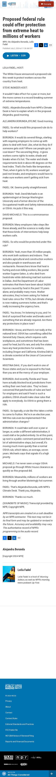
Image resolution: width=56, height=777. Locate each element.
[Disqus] (28, 642)
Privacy (8, 701)
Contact (8, 713)
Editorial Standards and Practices (19, 724)
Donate (47, 4)
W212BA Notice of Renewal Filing (19, 736)
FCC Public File (11, 730)
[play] (4, 773)
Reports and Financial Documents (19, 742)
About (8, 707)
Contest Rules (11, 718)
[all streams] (52, 773)
